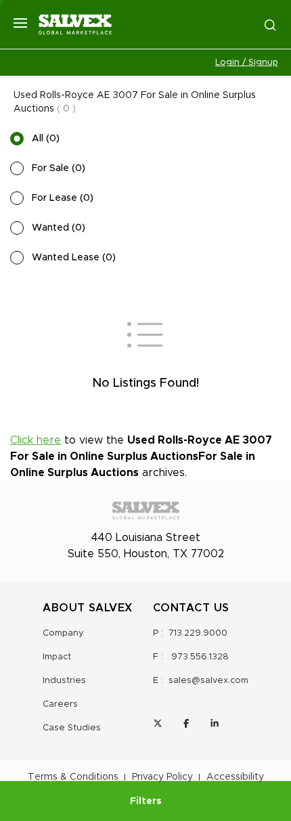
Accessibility (235, 777)
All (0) (46, 138)
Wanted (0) (58, 228)
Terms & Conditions (73, 777)
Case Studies (72, 728)
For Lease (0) (62, 198)
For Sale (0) (58, 168)
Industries (64, 680)
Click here (35, 440)
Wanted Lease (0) (74, 257)
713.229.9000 (198, 633)
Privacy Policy (162, 777)
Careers (60, 704)
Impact (57, 657)
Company (63, 633)
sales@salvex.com (208, 680)
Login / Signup (246, 62)
